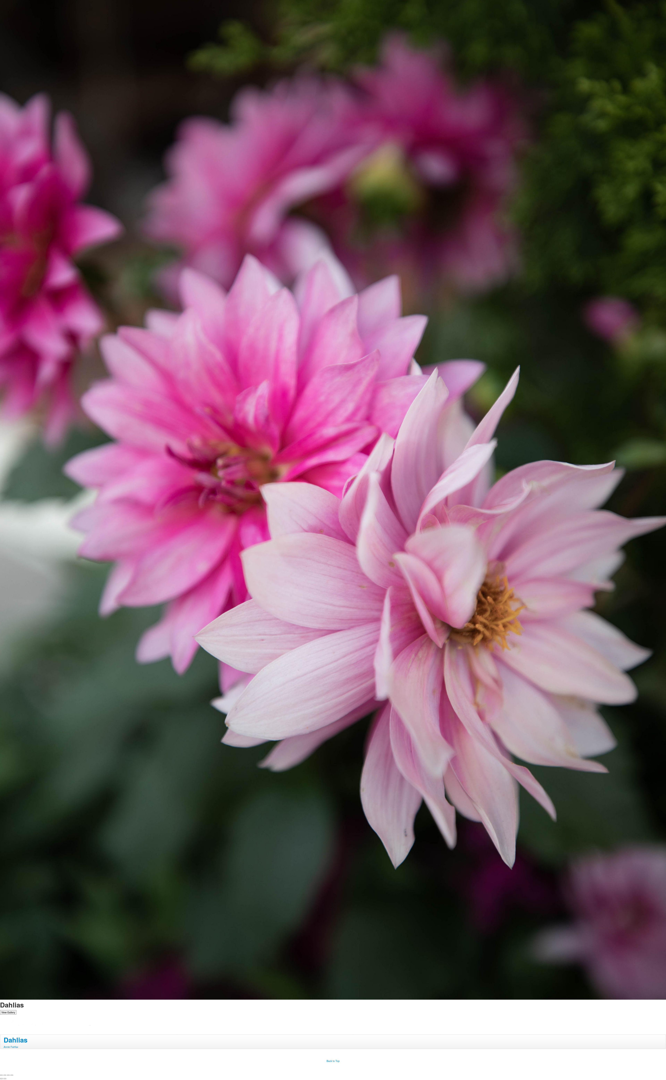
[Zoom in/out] (11, 1075)
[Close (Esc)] (1, 1075)
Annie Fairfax (11, 1047)
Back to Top (333, 1061)
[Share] (4, 1075)
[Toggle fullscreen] (8, 1075)
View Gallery (8, 1012)
